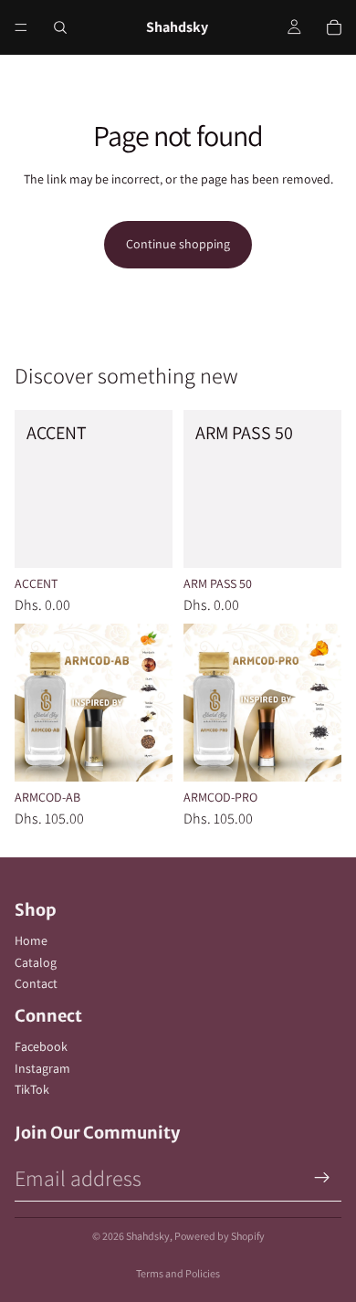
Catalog (36, 962)
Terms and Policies (178, 1273)
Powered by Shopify (219, 1236)
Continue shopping (178, 244)
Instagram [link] (42, 1068)
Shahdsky (148, 1236)
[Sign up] (322, 1178)
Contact (36, 983)
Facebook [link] (41, 1046)
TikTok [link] (32, 1089)
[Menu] (21, 27)
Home (31, 940)
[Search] (60, 27)
